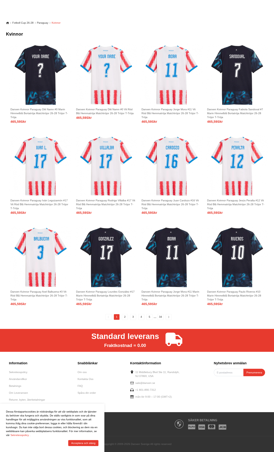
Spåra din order (87, 392)
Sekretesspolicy (18, 372)
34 (160, 316)
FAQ (80, 385)
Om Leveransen (18, 392)
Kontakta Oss (85, 379)
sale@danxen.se (145, 382)
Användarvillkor (18, 379)
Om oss (82, 372)
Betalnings (15, 385)
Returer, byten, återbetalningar (27, 399)
